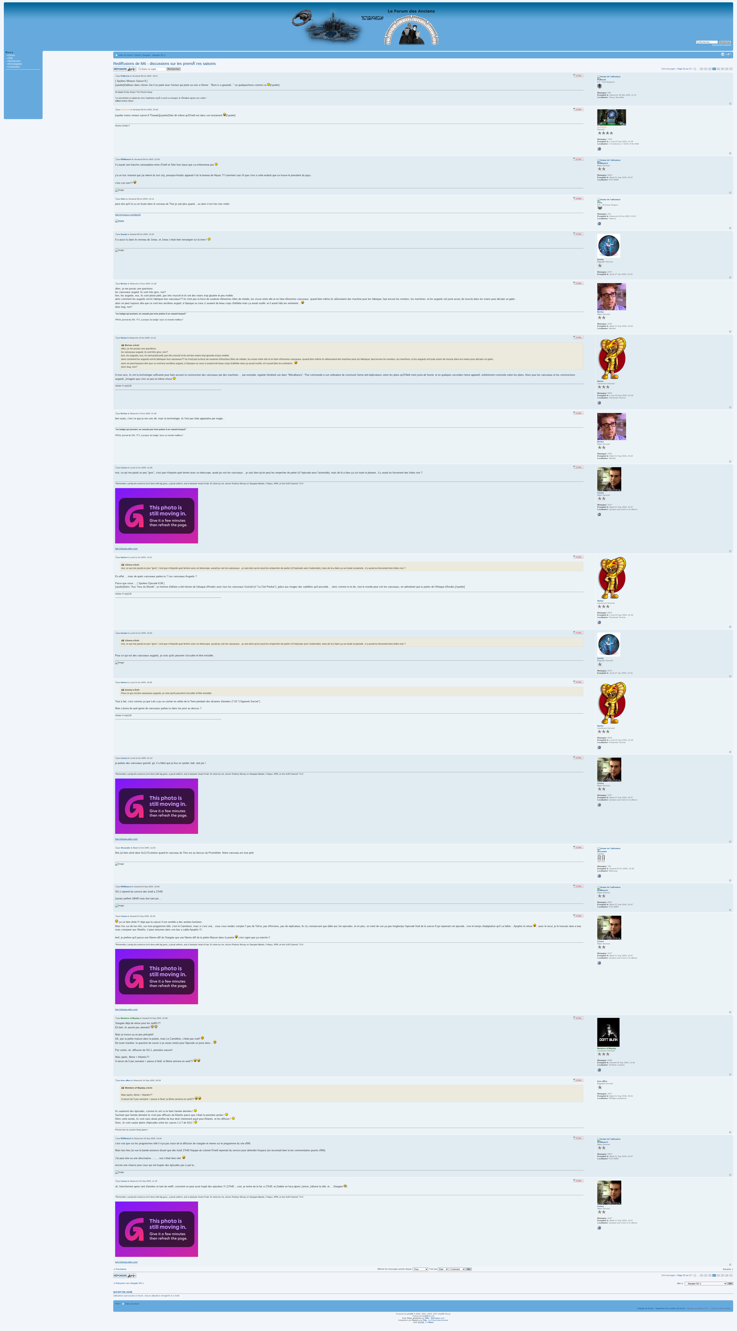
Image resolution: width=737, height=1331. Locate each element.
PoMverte (125, 76)
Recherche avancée (721, 45)
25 (722, 69)
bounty (124, 234)
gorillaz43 (125, 110)
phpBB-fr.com (428, 1316)
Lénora (124, 468)
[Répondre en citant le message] (578, 75)
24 (718, 69)
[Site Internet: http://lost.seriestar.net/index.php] (599, 876)
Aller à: (680, 1283)
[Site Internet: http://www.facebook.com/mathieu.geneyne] (599, 403)
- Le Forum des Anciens (435, 1320)
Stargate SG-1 (158, 55)
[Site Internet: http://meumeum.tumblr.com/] (599, 1070)
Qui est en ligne (122, 1292)
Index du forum (125, 55)
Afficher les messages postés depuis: (395, 1269)
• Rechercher (14, 61)
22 (710, 69)
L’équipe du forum (645, 1308)
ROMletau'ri (126, 159)
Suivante (727, 1269)
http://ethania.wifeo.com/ (126, 548)
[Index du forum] (368, 49)
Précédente (121, 1269)
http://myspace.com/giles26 (128, 215)
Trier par (433, 1269)
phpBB (410, 1314)
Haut (730, 104)
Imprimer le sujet (722, 54)
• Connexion (13, 67)
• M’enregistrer (14, 64)
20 (701, 69)
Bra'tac (124, 284)
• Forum (11, 55)
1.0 (425, 1322)
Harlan (124, 338)
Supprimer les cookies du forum (670, 1308)
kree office (126, 1080)
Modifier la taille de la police (728, 54)
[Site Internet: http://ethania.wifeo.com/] (599, 514)
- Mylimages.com (434, 1318)
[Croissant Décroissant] (460, 1269)
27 (731, 69)
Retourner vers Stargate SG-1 (130, 1283)
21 (706, 69)
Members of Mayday (130, 1018)
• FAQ (10, 58)
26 (727, 69)
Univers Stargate (142, 55)
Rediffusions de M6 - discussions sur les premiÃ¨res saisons (164, 63)
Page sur (684, 69)
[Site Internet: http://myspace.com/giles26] (599, 224)
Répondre (117, 68)
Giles (123, 199)
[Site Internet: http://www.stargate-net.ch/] (599, 149)
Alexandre (125, 848)
